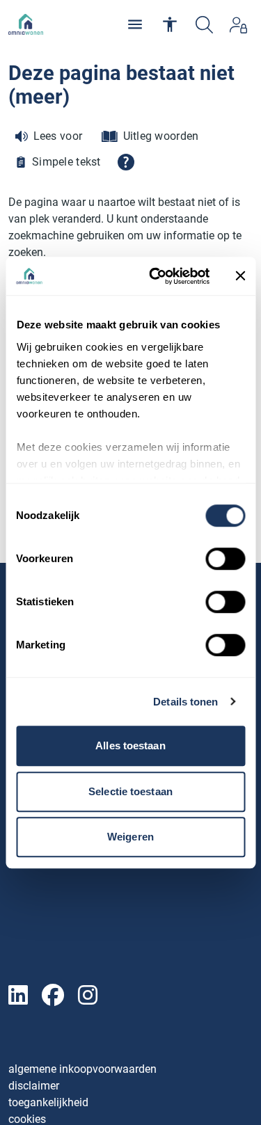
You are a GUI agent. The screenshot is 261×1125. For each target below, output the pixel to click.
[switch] (225, 559)
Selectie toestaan (130, 791)
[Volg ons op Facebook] (53, 996)
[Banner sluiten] (240, 276)
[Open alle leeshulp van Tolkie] (126, 162)
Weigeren (130, 837)
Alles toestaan (130, 745)
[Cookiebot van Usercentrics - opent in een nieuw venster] (155, 276)
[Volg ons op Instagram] (87, 996)
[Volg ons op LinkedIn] (18, 996)
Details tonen (185, 702)
